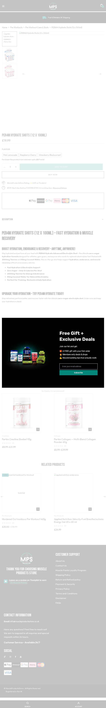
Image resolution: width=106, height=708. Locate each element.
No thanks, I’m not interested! (53, 391)
